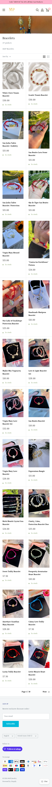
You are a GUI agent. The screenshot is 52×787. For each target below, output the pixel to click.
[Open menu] (4, 10)
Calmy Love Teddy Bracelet (36, 623)
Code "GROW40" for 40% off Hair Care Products (26, 2)
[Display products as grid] (44, 57)
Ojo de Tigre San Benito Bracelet (38, 204)
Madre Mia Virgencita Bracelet (12, 372)
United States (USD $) (24, 736)
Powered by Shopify (9, 781)
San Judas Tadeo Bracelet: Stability (10, 145)
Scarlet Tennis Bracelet (38, 95)
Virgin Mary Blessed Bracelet (11, 254)
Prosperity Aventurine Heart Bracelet (38, 573)
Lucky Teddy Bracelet (12, 671)
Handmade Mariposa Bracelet (37, 314)
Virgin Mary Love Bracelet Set (10, 423)
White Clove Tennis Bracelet (11, 94)
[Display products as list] (48, 57)
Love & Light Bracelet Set (38, 372)
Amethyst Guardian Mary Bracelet (11, 623)
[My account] (42, 10)
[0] (47, 10)
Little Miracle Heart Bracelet (37, 673)
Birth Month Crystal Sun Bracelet (13, 523)
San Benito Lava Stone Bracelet (38, 154)
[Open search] (37, 10)
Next (45, 691)
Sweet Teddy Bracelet (11, 571)
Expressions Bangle (37, 471)
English (6, 736)
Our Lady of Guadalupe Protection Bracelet (12, 322)
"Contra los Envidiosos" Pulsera (38, 264)
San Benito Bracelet (37, 421)
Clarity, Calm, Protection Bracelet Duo (39, 523)
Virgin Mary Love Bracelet (10, 473)
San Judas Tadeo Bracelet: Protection (11, 204)
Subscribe (10, 723)
